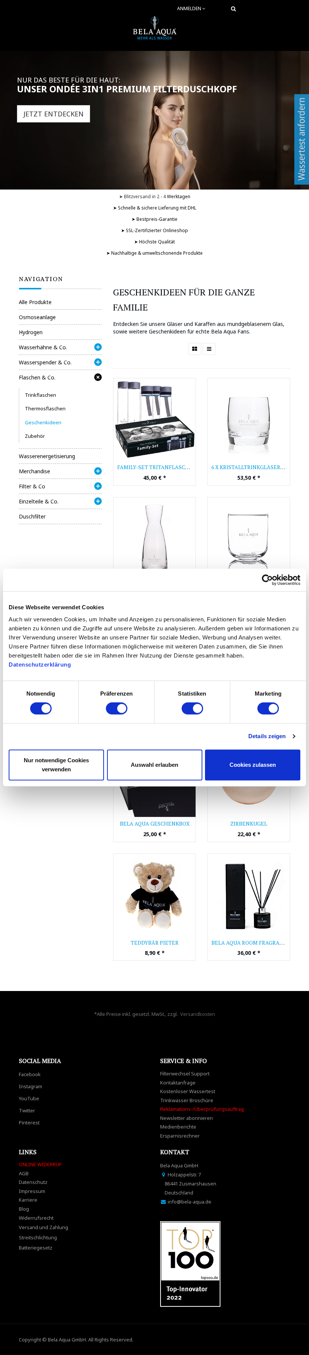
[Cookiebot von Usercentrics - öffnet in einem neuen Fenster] (267, 580)
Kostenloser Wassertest (187, 1091)
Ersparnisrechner (180, 1135)
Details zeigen (267, 736)
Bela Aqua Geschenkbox (155, 823)
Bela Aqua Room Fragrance (251, 942)
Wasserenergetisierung (47, 456)
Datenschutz (33, 1182)
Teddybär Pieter (155, 942)
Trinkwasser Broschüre (186, 1100)
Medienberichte (178, 1126)
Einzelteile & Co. (38, 501)
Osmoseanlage (37, 317)
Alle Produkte (35, 302)
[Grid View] (194, 349)
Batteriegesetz (35, 1247)
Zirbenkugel (248, 823)
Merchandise (34, 471)
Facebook (30, 1074)
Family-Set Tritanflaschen (157, 467)
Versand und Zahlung (43, 1227)
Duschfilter (32, 516)
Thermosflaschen (45, 408)
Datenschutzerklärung (41, 664)
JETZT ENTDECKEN (53, 113)
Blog (24, 1208)
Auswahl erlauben (154, 765)
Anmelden (189, 8)
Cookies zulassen (252, 765)
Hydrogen (31, 332)
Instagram (30, 1086)
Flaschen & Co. (37, 377)
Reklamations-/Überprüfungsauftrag (202, 1109)
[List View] (209, 349)
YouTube (29, 1098)
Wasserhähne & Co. (43, 347)
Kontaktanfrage (178, 1082)
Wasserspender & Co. (45, 362)
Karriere (28, 1199)
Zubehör (35, 436)
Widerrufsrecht (36, 1217)
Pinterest (29, 1122)
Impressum (32, 1191)
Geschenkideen (43, 422)
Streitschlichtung (38, 1237)
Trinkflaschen (40, 395)
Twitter (27, 1110)
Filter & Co (32, 486)
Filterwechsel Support (185, 1073)
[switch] (116, 708)
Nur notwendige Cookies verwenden (56, 764)
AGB (24, 1173)
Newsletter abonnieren (186, 1118)
